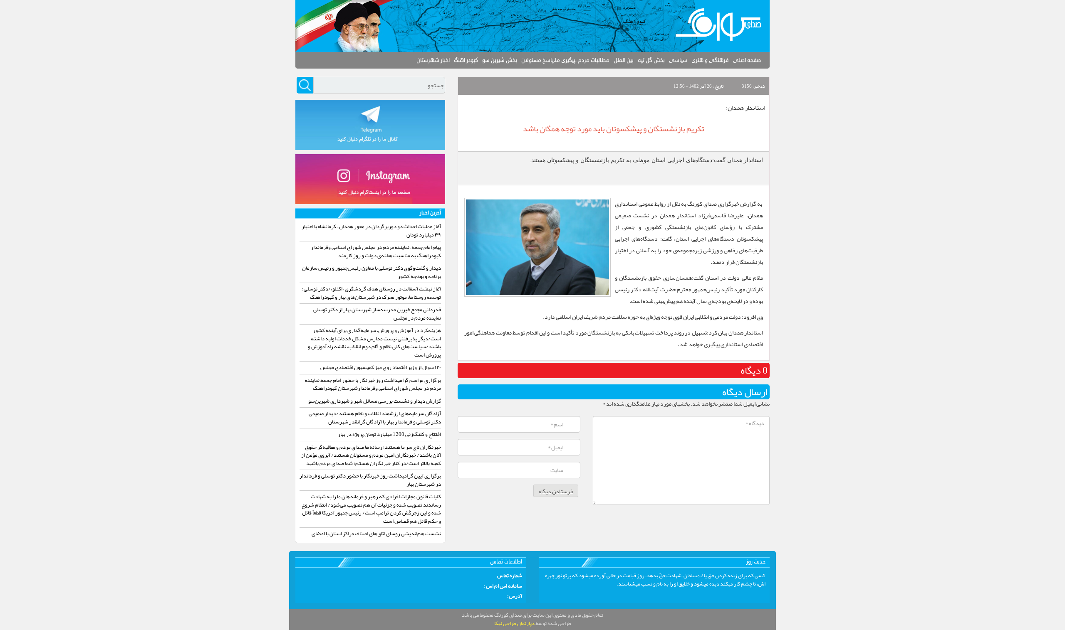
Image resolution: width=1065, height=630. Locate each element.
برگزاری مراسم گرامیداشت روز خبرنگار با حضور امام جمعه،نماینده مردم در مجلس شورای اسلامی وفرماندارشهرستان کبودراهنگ (373, 384)
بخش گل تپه (651, 60)
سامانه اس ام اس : (502, 586)
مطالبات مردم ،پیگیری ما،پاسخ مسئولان (565, 60)
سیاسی (678, 60)
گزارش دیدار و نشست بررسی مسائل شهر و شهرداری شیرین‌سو (374, 401)
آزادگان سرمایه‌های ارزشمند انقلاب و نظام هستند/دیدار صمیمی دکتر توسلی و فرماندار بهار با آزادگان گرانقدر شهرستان (375, 417)
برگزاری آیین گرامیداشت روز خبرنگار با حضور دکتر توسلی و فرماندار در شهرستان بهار (370, 480)
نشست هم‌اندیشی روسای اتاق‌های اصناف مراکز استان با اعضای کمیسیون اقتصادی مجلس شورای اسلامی (376, 537)
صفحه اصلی (747, 60)
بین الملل (624, 60)
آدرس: (514, 596)
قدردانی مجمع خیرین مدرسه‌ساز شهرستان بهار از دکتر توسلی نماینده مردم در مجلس (377, 313)
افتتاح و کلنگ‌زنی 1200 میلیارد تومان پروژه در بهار (389, 434)
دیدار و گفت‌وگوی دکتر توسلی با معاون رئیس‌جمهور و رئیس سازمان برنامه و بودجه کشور (371, 272)
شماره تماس (509, 576)
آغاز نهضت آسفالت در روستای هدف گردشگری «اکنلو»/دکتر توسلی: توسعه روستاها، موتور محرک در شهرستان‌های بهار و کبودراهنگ (371, 293)
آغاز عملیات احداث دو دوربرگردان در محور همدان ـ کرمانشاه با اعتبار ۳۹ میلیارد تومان (371, 230)
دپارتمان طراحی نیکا (514, 623)
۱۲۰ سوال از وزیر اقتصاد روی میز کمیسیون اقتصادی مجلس (380, 367)
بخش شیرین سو (499, 60)
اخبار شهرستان (433, 60)
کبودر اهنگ (466, 60)
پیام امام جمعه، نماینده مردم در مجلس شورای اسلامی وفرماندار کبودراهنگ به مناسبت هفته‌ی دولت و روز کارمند (376, 251)
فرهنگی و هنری (710, 60)
